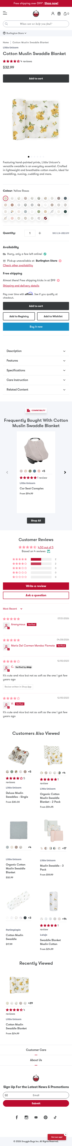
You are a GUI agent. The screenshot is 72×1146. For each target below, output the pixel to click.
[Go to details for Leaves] (7, 917)
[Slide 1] (28, 157)
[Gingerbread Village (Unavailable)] (5, 218)
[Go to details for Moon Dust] (20, 1003)
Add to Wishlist (53, 316)
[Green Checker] (38, 198)
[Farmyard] (65, 205)
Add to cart (36, 78)
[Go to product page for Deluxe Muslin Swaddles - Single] (18, 754)
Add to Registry (19, 316)
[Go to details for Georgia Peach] (50, 848)
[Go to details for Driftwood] (16, 847)
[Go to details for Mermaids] (45, 848)
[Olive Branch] (18, 198)
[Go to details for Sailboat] (50, 918)
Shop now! (51, 3)
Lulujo (43, 934)
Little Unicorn (10, 47)
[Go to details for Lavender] (20, 917)
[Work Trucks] (18, 218)
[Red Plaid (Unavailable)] (45, 218)
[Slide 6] (43, 157)
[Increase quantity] (39, 233)
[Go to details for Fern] (30, 471)
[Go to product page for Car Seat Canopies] (36, 450)
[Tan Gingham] (5, 211)
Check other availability (18, 265)
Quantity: (9, 233)
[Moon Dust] (25, 198)
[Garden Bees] (58, 205)
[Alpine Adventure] (45, 198)
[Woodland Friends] (32, 218)
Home (6, 42)
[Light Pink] (12, 218)
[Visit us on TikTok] (55, 1117)
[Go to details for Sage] (11, 771)
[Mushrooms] (18, 211)
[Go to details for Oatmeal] (25, 771)
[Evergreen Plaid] (65, 211)
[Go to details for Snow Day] (54, 848)
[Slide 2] (31, 157)
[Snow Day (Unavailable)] (52, 211)
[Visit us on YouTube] (36, 1117)
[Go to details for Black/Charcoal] (25, 917)
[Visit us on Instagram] (26, 1117)
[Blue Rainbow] (25, 211)
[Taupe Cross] (5, 205)
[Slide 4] (37, 157)
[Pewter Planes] (12, 198)
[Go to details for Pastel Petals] (41, 848)
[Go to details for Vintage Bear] (59, 918)
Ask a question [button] (36, 595)
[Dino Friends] (12, 211)
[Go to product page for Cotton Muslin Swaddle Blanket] (19, 985)
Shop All (36, 520)
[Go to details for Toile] (45, 918)
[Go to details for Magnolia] (50, 772)
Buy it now (36, 326)
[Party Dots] (32, 211)
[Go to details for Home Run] (20, 771)
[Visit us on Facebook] (17, 1117)
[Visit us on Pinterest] (45, 1117)
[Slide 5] (40, 157)
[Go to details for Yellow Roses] (41, 772)
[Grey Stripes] (32, 205)
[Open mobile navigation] (5, 13)
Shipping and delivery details (21, 285)
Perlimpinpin (13, 929)
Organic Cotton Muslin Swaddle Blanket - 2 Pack (50, 797)
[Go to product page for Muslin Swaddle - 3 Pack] (53, 830)
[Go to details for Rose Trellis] (54, 918)
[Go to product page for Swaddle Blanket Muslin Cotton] (53, 901)
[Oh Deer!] (38, 218)
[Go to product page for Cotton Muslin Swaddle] (18, 900)
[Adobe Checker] (45, 211)
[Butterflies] (25, 218)
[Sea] (65, 198)
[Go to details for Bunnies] (11, 917)
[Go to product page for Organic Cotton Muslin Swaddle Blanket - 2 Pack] (53, 755)
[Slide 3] (34, 157)
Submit (36, 1103)
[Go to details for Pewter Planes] (54, 772)
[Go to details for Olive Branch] (16, 1003)
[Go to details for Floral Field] (20, 847)
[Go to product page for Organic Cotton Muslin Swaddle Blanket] (18, 830)
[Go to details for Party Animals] (59, 848)
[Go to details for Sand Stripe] (11, 847)
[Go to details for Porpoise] (21, 471)
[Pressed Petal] (52, 205)
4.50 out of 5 (46, 547)
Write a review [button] (36, 586)
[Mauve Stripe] (12, 205)
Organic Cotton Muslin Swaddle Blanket (15, 868)
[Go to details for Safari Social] (7, 771)
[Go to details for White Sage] (7, 847)
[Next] (65, 472)
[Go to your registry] (59, 14)
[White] (18, 205)
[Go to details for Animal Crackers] (59, 772)
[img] (11, 619)
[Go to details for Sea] (34, 471)
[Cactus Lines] (38, 211)
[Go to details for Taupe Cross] (25, 471)
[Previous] (7, 472)
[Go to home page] (36, 14)
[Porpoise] (58, 198)
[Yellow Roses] (5, 198)
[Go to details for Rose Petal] (38, 471)
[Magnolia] (32, 198)
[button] (11, 61)
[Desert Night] (58, 211)
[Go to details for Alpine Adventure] (45, 772)
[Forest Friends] (25, 205)
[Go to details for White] (25, 847)
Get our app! (56, 1137)
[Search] (6, 23)
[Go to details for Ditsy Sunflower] (16, 771)
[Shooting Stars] (45, 205)
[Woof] (38, 205)
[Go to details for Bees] (16, 917)
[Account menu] (52, 14)
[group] (36, 120)
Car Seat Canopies (32, 488)
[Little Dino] (52, 198)
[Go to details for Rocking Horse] (41, 918)
